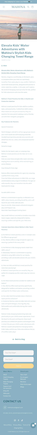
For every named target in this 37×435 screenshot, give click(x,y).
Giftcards (6, 393)
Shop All (6, 391)
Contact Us (7, 396)
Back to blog (20, 339)
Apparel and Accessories (7, 387)
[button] (4, 7)
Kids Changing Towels (8, 382)
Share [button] (5, 65)
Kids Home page (25, 384)
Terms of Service (28, 425)
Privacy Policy (17, 425)
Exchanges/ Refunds (24, 378)
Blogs (22, 387)
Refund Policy (8, 425)
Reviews (23, 381)
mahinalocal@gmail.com (15, 407)
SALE (5, 374)
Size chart (23, 374)
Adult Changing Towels (8, 378)
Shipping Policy (18, 428)
